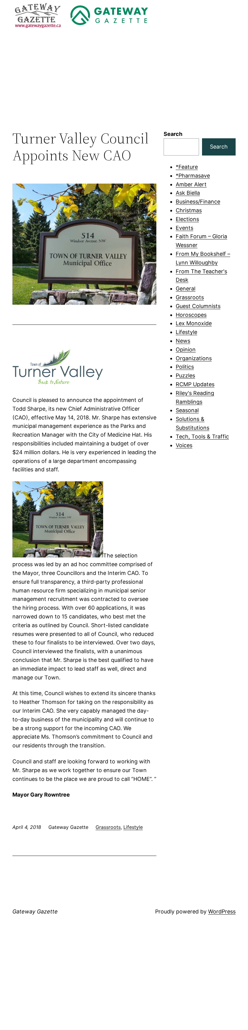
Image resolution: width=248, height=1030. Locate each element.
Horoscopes (191, 315)
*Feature (187, 167)
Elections (187, 219)
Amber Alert (191, 184)
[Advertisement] (124, 80)
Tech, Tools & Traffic (202, 436)
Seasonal (187, 410)
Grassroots (108, 827)
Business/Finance (198, 201)
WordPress (222, 911)
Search (173, 134)
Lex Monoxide (194, 323)
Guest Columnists (198, 306)
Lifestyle (133, 827)
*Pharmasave (193, 175)
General (185, 288)
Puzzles (185, 375)
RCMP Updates (195, 384)
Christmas (189, 210)
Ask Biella (188, 193)
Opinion (186, 349)
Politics (185, 367)
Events (184, 228)
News (183, 341)
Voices (184, 445)
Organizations (194, 358)
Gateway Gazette (35, 911)
